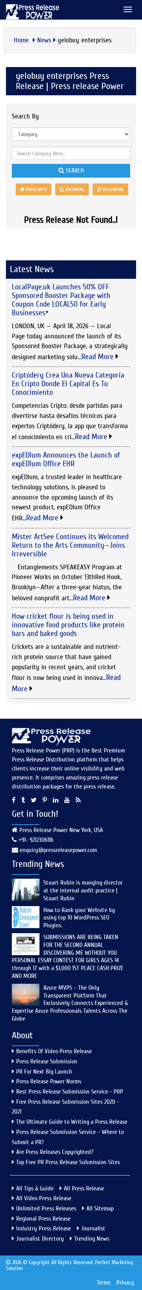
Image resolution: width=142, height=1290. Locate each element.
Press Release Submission (46, 1061)
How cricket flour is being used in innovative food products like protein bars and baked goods (68, 625)
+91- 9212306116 (35, 839)
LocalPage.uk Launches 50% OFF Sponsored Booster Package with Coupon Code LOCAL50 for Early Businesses (61, 299)
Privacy (125, 1282)
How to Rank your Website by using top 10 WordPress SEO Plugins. (79, 918)
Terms (103, 1282)
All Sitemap (100, 1208)
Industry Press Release (43, 1228)
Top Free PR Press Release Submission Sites (68, 1162)
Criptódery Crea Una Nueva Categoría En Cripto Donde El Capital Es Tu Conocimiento (68, 384)
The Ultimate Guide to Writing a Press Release (71, 1121)
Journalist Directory (40, 1238)
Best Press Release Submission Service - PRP (69, 1091)
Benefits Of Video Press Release (54, 1051)
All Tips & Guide (35, 1188)
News (44, 40)
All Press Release (84, 1188)
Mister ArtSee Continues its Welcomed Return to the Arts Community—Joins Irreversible (70, 545)
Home (22, 40)
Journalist (93, 1228)
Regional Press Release (43, 1218)
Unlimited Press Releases (46, 1208)
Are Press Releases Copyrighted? (54, 1152)
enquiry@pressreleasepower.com (58, 850)
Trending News (91, 1238)
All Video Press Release (43, 1198)
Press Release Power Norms (48, 1081)
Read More (98, 356)
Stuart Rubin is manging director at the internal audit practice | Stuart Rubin (83, 890)
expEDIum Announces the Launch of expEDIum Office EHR (66, 459)
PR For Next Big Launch (44, 1071)
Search (74, 170)
